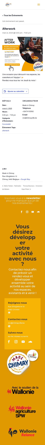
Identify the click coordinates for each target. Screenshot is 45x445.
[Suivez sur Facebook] (21, 212)
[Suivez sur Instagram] (27, 212)
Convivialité (6, 124)
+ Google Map (25, 179)
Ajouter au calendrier (16, 91)
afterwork (5, 130)
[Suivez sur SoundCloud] (38, 212)
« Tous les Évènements (12, 15)
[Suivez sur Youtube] (32, 212)
